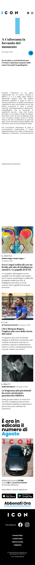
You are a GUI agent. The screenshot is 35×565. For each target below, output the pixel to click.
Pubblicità (17, 545)
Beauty (7, 384)
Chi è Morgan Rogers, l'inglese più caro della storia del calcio (17, 331)
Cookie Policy (17, 538)
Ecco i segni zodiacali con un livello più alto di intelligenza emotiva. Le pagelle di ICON (17, 267)
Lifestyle (8, 256)
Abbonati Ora (17, 503)
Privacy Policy (17, 535)
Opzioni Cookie (17, 542)
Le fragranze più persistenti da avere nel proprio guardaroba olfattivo (16, 393)
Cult (6, 322)
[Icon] (10, 14)
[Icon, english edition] (28, 13)
